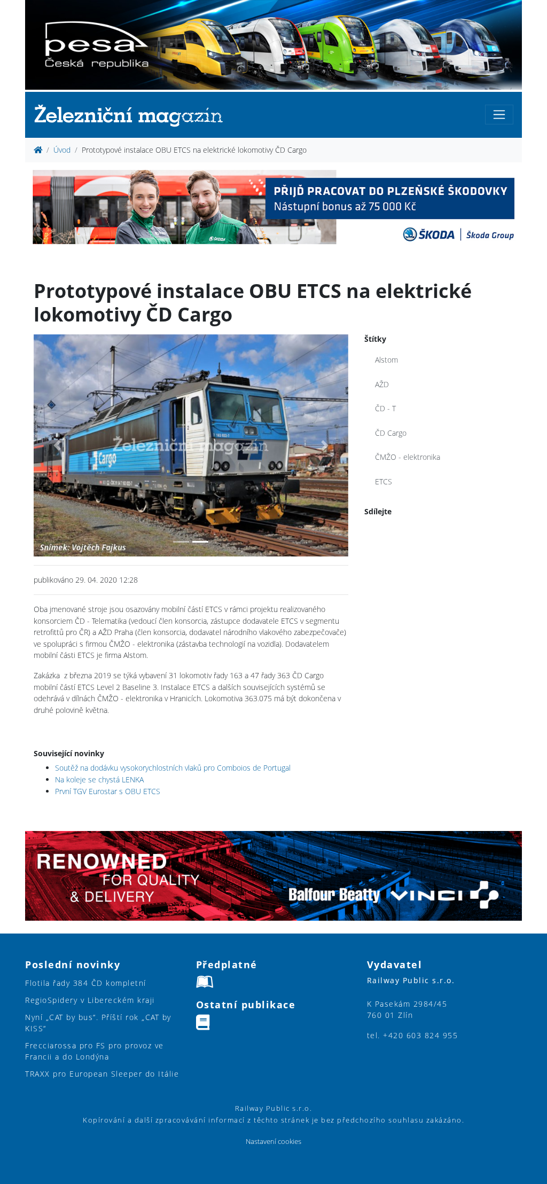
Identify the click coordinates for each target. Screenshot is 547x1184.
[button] (57, 445)
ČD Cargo (391, 433)
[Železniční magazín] (133, 115)
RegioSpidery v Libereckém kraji (90, 1000)
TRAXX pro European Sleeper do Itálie (102, 1074)
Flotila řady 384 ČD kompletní (85, 983)
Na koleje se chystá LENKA (99, 779)
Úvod (62, 150)
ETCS (383, 481)
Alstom (386, 360)
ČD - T (385, 408)
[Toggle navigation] (499, 114)
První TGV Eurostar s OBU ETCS (107, 791)
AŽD (382, 384)
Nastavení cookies (273, 1141)
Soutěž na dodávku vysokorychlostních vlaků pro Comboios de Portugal (173, 768)
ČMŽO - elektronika (407, 457)
